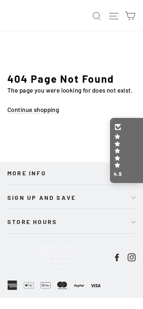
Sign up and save (41, 197)
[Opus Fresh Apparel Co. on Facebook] (117, 256)
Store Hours (32, 221)
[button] (126, 150)
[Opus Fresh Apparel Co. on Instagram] (132, 256)
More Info (26, 173)
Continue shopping (33, 109)
